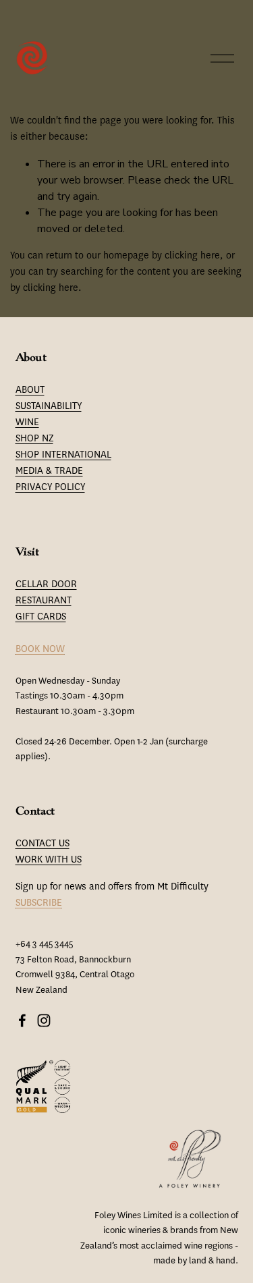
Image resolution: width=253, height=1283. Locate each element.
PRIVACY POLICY (50, 487)
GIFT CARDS (41, 616)
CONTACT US (42, 843)
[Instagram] (44, 1020)
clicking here (192, 255)
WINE (27, 422)
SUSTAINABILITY (49, 406)
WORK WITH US (49, 859)
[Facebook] (22, 1020)
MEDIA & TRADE (49, 470)
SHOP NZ (34, 438)
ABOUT (30, 389)
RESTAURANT (44, 600)
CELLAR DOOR (46, 584)
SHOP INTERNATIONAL (63, 454)
